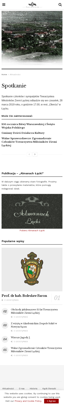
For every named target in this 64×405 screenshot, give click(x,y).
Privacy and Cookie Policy (28, 401)
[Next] (35, 154)
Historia (33, 388)
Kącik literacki (49, 388)
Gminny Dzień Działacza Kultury (23, 132)
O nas (22, 388)
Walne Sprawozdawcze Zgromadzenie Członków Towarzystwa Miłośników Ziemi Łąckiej (29, 142)
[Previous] (29, 154)
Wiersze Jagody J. (20, 337)
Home (4, 74)
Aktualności (15, 74)
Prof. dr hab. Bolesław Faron (24, 296)
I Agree (51, 401)
